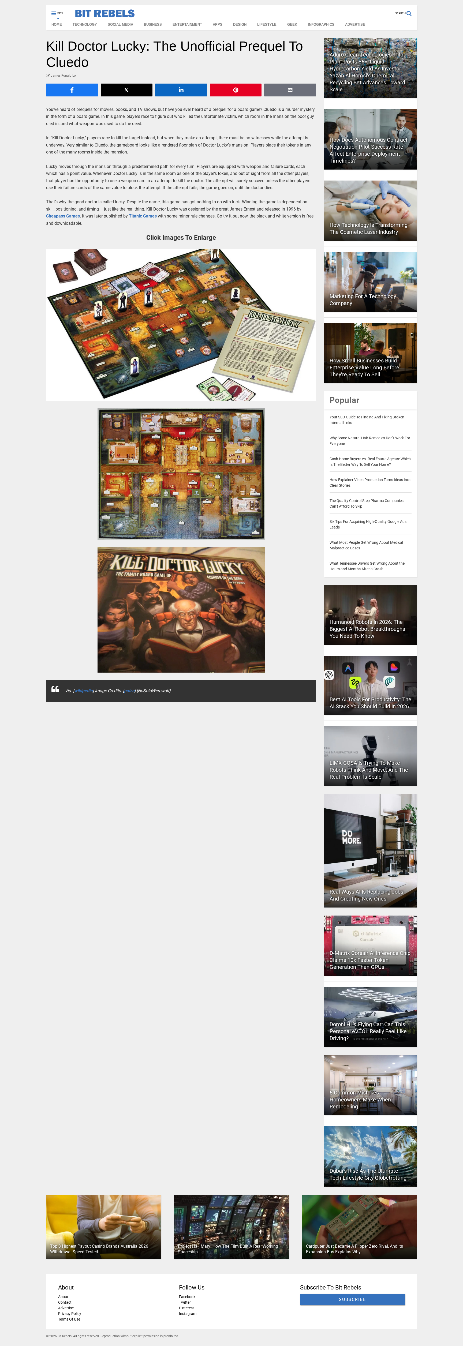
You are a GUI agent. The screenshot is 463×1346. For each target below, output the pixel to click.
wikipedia (83, 690)
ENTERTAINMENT (187, 25)
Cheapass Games (63, 216)
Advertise (66, 1308)
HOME (56, 25)
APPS (217, 25)
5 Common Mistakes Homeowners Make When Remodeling (360, 1099)
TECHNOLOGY (85, 25)
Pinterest (186, 1308)
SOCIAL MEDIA (120, 25)
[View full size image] (181, 325)
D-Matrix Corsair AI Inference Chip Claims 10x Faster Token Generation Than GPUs (370, 960)
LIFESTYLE (267, 25)
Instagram (187, 1313)
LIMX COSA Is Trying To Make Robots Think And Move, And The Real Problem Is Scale (369, 770)
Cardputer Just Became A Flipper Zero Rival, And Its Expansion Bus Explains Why (354, 1249)
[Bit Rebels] (102, 15)
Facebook (187, 1297)
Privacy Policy (69, 1313)
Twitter (185, 1302)
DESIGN (240, 25)
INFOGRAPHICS (321, 25)
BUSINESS (153, 25)
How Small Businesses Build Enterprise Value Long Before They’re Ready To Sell (364, 367)
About (63, 1297)
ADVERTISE (355, 25)
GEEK (292, 25)
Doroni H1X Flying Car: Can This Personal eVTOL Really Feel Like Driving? (368, 1031)
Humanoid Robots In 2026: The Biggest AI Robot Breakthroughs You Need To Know (367, 629)
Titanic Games (143, 216)
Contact (65, 1302)
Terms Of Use (69, 1319)
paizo (129, 690)
